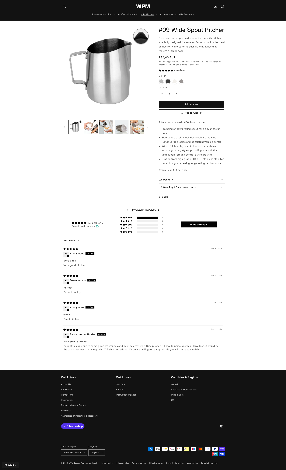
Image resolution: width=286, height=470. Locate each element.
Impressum (67, 400)
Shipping (172, 65)
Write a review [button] (198, 224)
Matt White (174, 81)
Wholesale (66, 389)
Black (168, 81)
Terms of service (139, 463)
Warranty (66, 410)
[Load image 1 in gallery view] (75, 127)
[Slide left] (64, 127)
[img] (70, 248)
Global (174, 384)
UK (172, 400)
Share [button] (165, 197)
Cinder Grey (181, 81)
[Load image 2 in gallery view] (91, 127)
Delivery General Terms (73, 405)
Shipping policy (156, 463)
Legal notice (192, 463)
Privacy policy (122, 463)
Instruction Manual (126, 394)
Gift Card (121, 384)
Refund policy (107, 463)
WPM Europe (74, 463)
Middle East (177, 394)
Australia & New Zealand (184, 389)
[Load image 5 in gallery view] (137, 127)
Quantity (163, 87)
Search (119, 389)
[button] (64, 6)
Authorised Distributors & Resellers (79, 415)
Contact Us (67, 394)
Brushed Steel (161, 81)
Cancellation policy (209, 463)
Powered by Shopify (89, 463)
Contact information (175, 463)
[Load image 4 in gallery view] (121, 127)
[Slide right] (148, 127)
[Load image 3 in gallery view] (106, 127)
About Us (66, 384)
